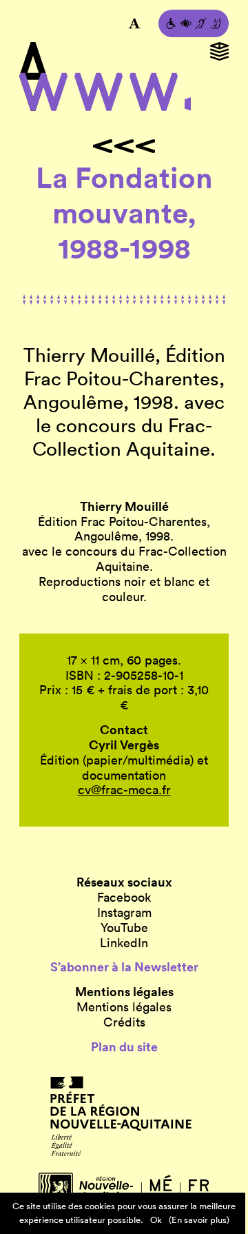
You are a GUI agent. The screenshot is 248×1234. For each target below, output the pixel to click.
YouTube (124, 927)
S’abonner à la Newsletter (124, 967)
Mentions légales (124, 1007)
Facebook (124, 897)
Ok (156, 1220)
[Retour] (124, 146)
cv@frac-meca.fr (124, 790)
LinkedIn (124, 943)
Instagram (124, 912)
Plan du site (124, 1047)
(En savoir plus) (199, 1220)
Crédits (124, 1022)
